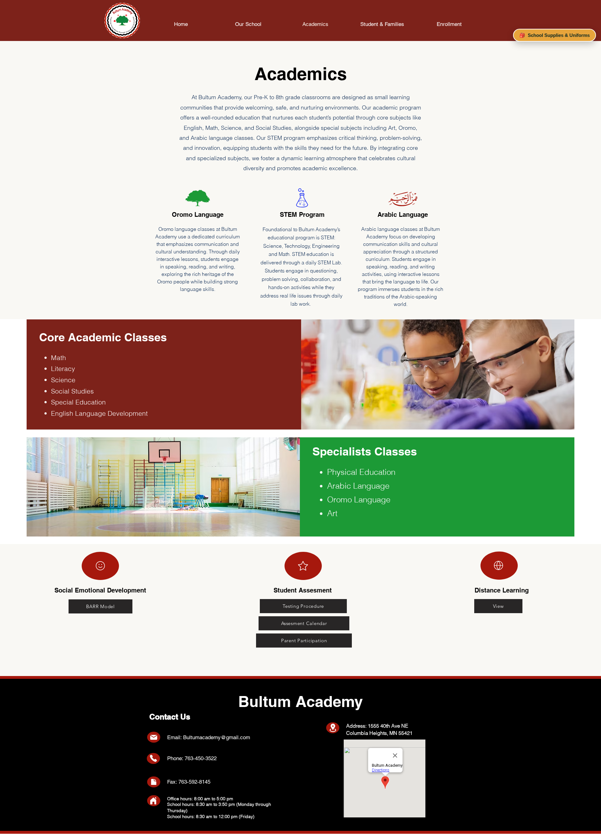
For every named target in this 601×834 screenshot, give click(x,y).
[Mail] (154, 737)
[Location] (333, 728)
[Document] (154, 782)
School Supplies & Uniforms (554, 35)
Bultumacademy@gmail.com (216, 737)
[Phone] (153, 758)
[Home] (153, 801)
